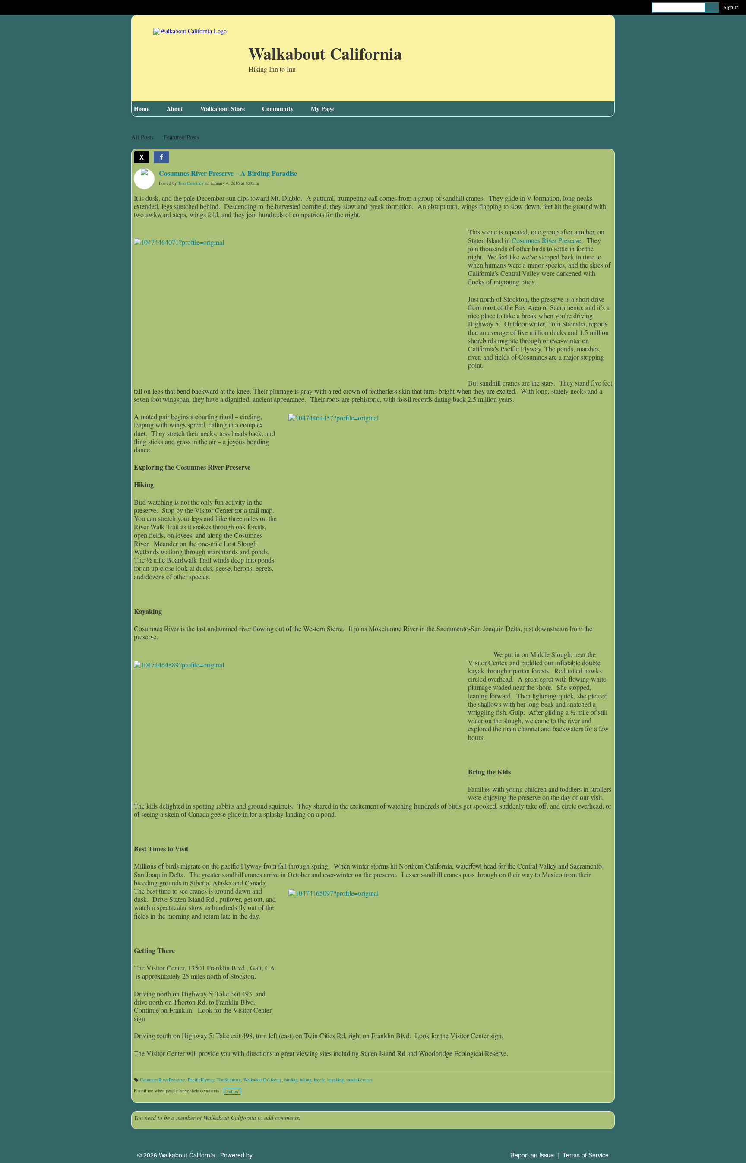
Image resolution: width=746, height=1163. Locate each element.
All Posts (142, 137)
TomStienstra (229, 1080)
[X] (141, 157)
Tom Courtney (191, 183)
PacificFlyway (201, 1080)
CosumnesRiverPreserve (162, 1080)
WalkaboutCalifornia (262, 1080)
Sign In (731, 6)
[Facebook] (161, 157)
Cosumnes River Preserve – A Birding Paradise (228, 173)
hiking (305, 1080)
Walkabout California (325, 54)
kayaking (335, 1080)
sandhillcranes (359, 1080)
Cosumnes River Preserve (546, 240)
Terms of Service (586, 1154)
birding (290, 1080)
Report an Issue (532, 1154)
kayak (319, 1080)
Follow (232, 1091)
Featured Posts (181, 137)
